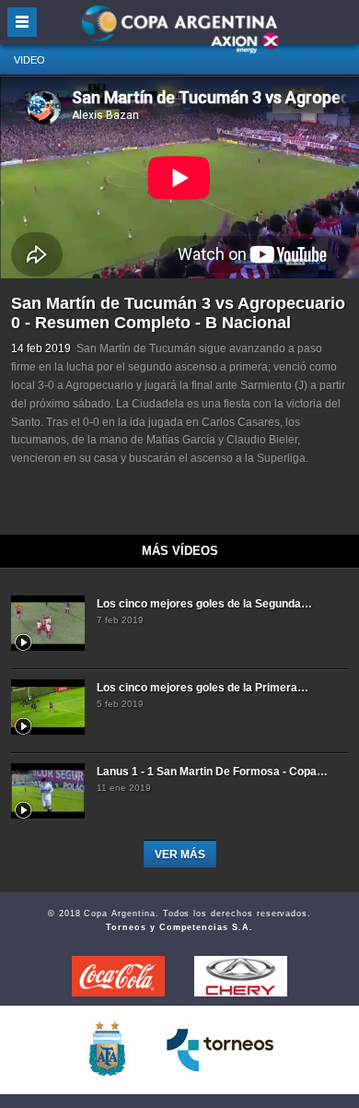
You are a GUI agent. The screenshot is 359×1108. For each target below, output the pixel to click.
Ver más (180, 854)
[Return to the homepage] (179, 30)
